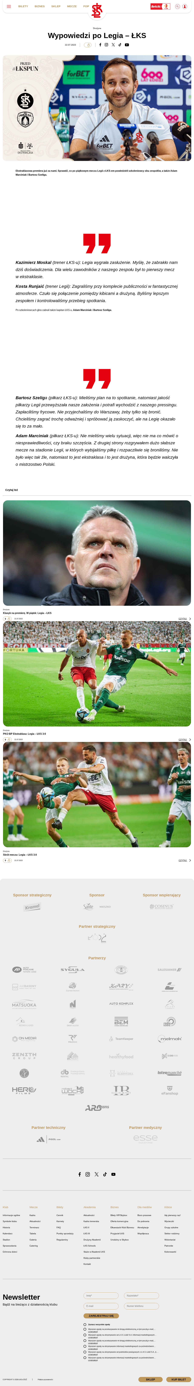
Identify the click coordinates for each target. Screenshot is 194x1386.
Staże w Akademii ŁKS (94, 1252)
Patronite (168, 1246)
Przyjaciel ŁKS (117, 1233)
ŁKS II (86, 1227)
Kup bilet (179, 1379)
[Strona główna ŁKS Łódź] (97, 10)
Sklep (55, 6)
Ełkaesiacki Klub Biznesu (122, 1227)
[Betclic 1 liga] (161, 6)
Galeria (33, 1239)
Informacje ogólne (11, 1215)
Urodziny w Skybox (119, 1239)
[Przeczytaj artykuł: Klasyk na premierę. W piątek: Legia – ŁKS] (97, 552)
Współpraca (143, 1233)
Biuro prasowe (144, 1215)
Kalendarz (7, 1233)
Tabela (33, 1233)
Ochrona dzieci (10, 1252)
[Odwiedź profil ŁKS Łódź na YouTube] (113, 1174)
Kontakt (87, 1264)
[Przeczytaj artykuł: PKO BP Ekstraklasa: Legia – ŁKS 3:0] (97, 673)
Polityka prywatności (45, 1379)
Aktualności (35, 1221)
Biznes (40, 6)
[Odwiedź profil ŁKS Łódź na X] (97, 1174)
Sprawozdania (9, 1246)
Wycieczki (169, 1221)
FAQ (59, 1227)
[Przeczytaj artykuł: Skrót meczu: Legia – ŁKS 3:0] (97, 794)
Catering (34, 1246)
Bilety (23, 6)
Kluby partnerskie (92, 1258)
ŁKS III (87, 1233)
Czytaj (183, 619)
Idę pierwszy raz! (172, 1215)
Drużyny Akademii (92, 1239)
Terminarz (34, 1227)
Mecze (72, 6)
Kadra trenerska (91, 1221)
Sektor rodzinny (171, 1233)
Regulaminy (62, 1239)
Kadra (32, 1215)
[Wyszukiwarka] (177, 6)
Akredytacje (143, 1227)
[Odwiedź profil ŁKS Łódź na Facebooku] (80, 1174)
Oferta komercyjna (119, 1221)
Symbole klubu (10, 1221)
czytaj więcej (93, 1332)
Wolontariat (169, 1239)
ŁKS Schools (90, 1246)
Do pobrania (143, 1221)
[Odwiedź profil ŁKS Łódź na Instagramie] (87, 1174)
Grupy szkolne (171, 1227)
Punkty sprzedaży (65, 1233)
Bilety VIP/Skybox (118, 1215)
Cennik (60, 1215)
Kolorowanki (170, 1252)
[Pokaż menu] (9, 6)
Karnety (60, 1221)
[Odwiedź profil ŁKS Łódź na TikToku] (105, 1174)
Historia (6, 1227)
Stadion (6, 1239)
